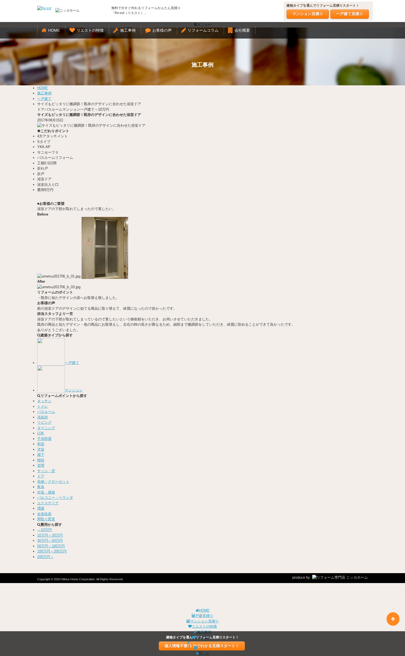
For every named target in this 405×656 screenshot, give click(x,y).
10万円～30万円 (50, 535)
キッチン (44, 401)
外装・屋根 (46, 492)
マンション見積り (307, 14)
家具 (40, 487)
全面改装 (44, 514)
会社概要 (242, 30)
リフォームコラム (203, 30)
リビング (44, 422)
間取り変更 (46, 519)
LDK (40, 433)
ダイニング (46, 428)
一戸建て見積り (349, 14)
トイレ (42, 406)
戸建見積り (204, 616)
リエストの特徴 (90, 30)
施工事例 (128, 30)
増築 (40, 508)
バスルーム (46, 412)
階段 (40, 460)
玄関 (40, 465)
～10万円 (44, 530)
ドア (40, 476)
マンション (74, 390)
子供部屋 (44, 439)
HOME (54, 30)
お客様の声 (162, 30)
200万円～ (45, 557)
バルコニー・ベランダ (55, 498)
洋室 (40, 449)
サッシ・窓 (46, 471)
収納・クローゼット (53, 482)
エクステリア (48, 503)
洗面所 (42, 417)
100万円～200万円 (52, 551)
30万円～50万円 (50, 540)
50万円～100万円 (51, 546)
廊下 (40, 455)
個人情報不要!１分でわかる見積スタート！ (201, 646)
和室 (40, 444)
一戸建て (44, 99)
